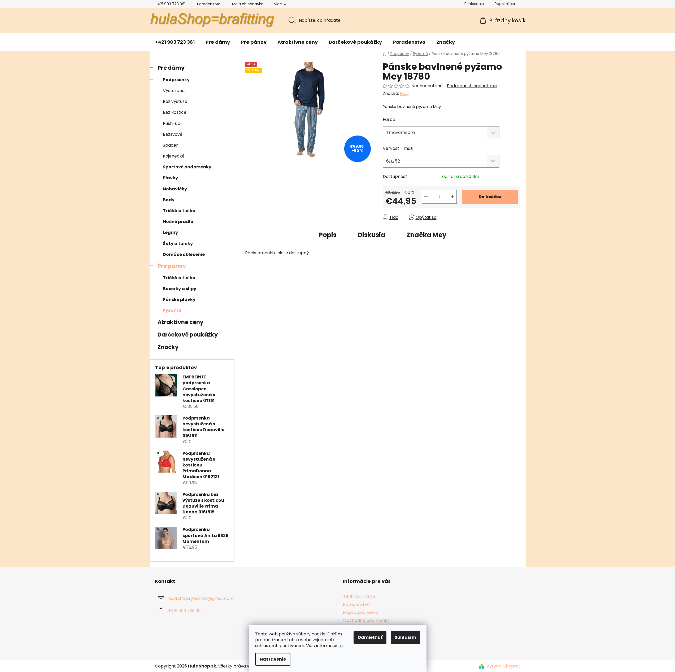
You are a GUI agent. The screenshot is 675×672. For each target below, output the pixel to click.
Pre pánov (172, 266)
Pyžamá (172, 310)
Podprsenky (176, 80)
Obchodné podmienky (366, 620)
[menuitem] (175, 42)
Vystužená (174, 91)
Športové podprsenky (187, 167)
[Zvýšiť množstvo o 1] (452, 196)
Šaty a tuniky (178, 244)
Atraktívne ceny (180, 322)
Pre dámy (171, 68)
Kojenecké (174, 156)
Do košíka (489, 197)
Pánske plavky (179, 299)
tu (340, 646)
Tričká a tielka (179, 211)
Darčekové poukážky (188, 334)
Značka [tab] (426, 234)
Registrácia (505, 3)
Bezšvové (172, 134)
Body (169, 200)
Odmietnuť (370, 637)
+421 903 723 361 (170, 4)
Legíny (170, 232)
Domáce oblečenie (184, 254)
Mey (404, 93)
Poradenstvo (208, 4)
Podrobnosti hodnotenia (472, 86)
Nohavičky (175, 189)
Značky (168, 347)
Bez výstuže (175, 101)
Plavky (170, 178)
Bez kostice (174, 112)
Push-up (171, 123)
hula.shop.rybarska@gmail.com (201, 598)
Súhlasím (405, 637)
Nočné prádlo (178, 222)
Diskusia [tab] (371, 234)
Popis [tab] (328, 234)
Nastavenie (273, 659)
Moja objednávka (247, 4)
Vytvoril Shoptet (503, 666)
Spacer (170, 145)
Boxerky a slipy (179, 289)
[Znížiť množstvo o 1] (426, 196)
